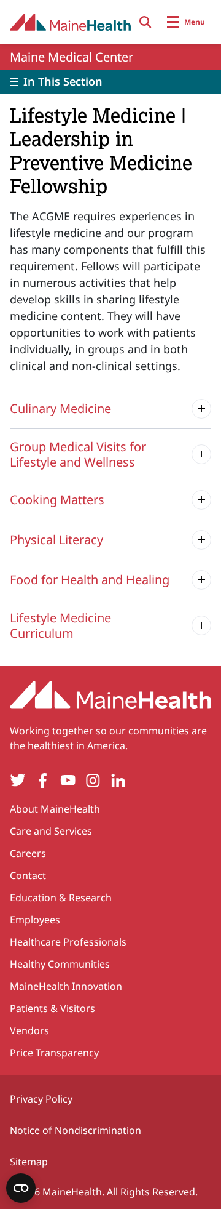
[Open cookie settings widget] (21, 1188)
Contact (28, 875)
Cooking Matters (57, 499)
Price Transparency (54, 1052)
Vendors (29, 1030)
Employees (35, 919)
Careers (28, 853)
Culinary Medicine (60, 408)
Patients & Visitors (52, 1008)
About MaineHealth (55, 809)
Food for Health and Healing (89, 579)
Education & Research (61, 897)
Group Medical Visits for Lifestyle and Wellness (78, 454)
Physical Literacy (56, 539)
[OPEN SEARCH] (145, 22)
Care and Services (51, 831)
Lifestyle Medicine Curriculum (60, 625)
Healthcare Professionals (68, 942)
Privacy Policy (41, 1099)
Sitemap (29, 1161)
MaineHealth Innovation (66, 986)
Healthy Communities (60, 964)
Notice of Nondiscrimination (75, 1130)
